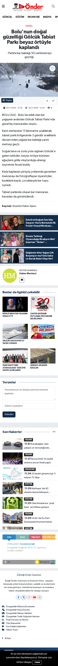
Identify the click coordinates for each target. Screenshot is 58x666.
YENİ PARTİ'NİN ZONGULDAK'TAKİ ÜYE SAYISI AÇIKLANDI (14, 367)
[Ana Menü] (3, 6)
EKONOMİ (34, 17)
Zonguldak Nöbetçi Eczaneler (20, 606)
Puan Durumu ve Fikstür (17, 620)
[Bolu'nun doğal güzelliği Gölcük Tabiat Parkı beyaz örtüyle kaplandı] (29, 80)
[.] (43, 331)
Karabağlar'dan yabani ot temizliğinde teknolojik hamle (36, 446)
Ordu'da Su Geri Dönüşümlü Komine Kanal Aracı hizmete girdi (38, 520)
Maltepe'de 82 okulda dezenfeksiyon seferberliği (36, 490)
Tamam (37, 662)
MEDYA (47, 17)
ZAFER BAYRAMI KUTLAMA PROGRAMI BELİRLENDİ (41, 316)
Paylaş (9, 100)
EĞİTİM (20, 17)
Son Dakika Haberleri (16, 626)
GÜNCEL (7, 17)
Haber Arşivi (12, 630)
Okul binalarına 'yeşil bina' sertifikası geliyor (39, 505)
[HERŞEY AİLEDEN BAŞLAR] (43, 356)
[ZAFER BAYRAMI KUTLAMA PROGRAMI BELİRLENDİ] (43, 304)
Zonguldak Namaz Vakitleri (19, 613)
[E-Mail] (21, 279)
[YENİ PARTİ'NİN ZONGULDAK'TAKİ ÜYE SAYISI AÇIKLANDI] (15, 356)
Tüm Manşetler (13, 623)
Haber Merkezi (27, 273)
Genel (29, 26)
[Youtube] (34, 597)
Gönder (9, 414)
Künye (8, 638)
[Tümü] (54, 432)
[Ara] (53, 7)
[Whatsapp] (39, 597)
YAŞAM (28, 440)
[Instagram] (29, 597)
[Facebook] (18, 597)
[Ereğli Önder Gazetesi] (27, 6)
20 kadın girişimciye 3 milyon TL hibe (39, 475)
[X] (23, 597)
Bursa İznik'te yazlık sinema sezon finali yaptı (38, 461)
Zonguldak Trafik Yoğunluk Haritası (23, 616)
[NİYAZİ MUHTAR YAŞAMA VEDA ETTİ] (15, 304)
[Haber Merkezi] (10, 275)
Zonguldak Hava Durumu (18, 610)
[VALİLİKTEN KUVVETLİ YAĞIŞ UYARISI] (15, 331)
